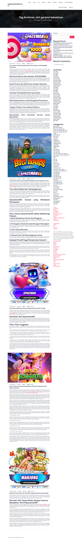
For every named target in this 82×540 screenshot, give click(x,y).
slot (54, 226)
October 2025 (56, 83)
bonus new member (57, 255)
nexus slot (55, 253)
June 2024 (55, 106)
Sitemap (43, 2)
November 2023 (57, 115)
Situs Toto (55, 156)
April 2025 (55, 91)
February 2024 (56, 110)
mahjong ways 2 (57, 143)
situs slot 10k (56, 150)
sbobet (55, 147)
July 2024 (55, 104)
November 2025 (57, 81)
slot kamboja (55, 249)
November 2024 (57, 99)
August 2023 (56, 119)
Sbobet (49, 2)
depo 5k (54, 216)
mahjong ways (56, 142)
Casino (34, 2)
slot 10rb (55, 160)
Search (55, 33)
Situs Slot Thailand (63, 7)
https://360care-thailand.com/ (59, 254)
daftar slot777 (56, 134)
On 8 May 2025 (12, 306)
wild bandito (56, 202)
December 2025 (57, 80)
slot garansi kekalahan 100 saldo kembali (34, 391)
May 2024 (55, 107)
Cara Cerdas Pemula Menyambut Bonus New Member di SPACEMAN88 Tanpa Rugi (28, 66)
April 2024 (55, 109)
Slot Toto (55, 191)
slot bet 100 (55, 247)
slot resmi (55, 227)
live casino (55, 137)
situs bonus (56, 149)
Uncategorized (56, 201)
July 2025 (55, 87)
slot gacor (55, 179)
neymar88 (55, 145)
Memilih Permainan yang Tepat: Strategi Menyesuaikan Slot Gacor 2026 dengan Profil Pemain (62, 47)
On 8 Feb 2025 (12, 384)
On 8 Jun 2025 (12, 179)
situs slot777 (55, 212)
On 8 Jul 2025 (12, 63)
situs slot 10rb (56, 152)
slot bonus (55, 166)
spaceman (55, 195)
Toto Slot (55, 199)
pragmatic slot (56, 256)
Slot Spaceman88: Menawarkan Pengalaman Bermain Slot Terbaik (27, 308)
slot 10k (55, 159)
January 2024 (56, 112)
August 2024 (56, 103)
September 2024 (57, 102)
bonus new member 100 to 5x (60, 132)
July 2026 (55, 71)
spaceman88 (12, 313)
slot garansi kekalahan (29, 71)
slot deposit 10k (57, 176)
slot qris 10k (56, 186)
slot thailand (55, 215)
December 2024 (57, 97)
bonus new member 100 (58, 129)
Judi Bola (55, 2)
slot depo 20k (56, 173)
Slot (39, 2)
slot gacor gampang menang (58, 217)
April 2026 (55, 76)
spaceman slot (56, 220)
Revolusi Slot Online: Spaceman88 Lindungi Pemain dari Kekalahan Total (29, 181)
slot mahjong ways (57, 182)
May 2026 (55, 74)
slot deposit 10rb (57, 178)
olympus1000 (56, 146)
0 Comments (30, 63)
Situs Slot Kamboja (69, 2)
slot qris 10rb (56, 188)
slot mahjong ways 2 (58, 183)
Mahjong (60, 2)
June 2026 (55, 73)
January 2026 (56, 79)
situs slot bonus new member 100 (61, 155)
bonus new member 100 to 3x (60, 130)
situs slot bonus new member (60, 153)
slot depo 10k (56, 172)
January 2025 (56, 96)
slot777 (55, 192)
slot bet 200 (56, 163)
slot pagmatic (56, 211)
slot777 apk (56, 193)
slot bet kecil (56, 165)
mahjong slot (56, 140)
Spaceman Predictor (58, 196)
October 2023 (56, 116)
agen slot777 (56, 126)
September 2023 (57, 117)
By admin (19, 63)
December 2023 (57, 113)
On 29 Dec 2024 (12, 491)
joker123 (71, 7)
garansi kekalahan (43, 504)
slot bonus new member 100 (60, 170)
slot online (55, 228)
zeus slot (55, 204)
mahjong (55, 139)
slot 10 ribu (55, 250)
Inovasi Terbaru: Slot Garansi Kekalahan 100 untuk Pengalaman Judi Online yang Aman (28, 387)
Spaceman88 (56, 198)
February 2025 (56, 94)
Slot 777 (55, 162)
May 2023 (55, 120)
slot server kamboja (58, 189)
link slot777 (56, 136)
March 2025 (56, 93)
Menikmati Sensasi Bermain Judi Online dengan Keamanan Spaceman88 (28, 493)
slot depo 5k (56, 175)
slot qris (55, 185)
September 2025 (57, 84)
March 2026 (56, 77)
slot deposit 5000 (56, 266)
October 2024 (56, 100)
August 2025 (56, 86)
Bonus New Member (58, 127)
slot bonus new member (59, 169)
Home (29, 2)
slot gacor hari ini (57, 181)
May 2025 (55, 90)
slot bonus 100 (56, 168)
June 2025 (55, 89)
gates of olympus (56, 246)
